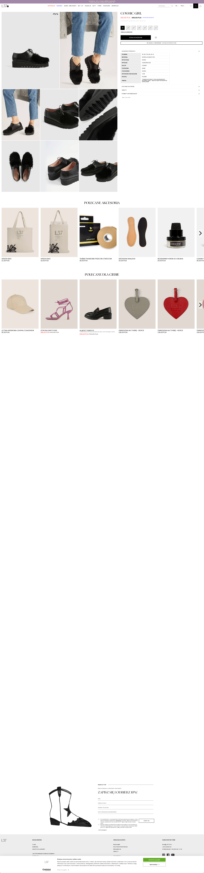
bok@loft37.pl (167, 844)
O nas (34, 844)
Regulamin (116, 844)
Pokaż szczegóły (62, 870)
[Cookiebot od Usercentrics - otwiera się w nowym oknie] (47, 870)
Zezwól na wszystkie (154, 859)
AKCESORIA (106, 5)
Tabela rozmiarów (126, 32)
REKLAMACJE (117, 849)
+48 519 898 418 (166, 847)
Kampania (35, 847)
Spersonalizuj (153, 864)
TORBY (99, 5)
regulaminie (118, 820)
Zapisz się (146, 820)
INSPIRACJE (115, 5)
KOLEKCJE (88, 5)
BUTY (94, 5)
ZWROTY (115, 851)
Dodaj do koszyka (135, 37)
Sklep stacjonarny (38, 849)
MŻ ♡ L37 (80, 5)
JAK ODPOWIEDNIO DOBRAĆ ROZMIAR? (43, 853)
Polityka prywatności (120, 847)
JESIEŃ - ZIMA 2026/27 (70, 5)
